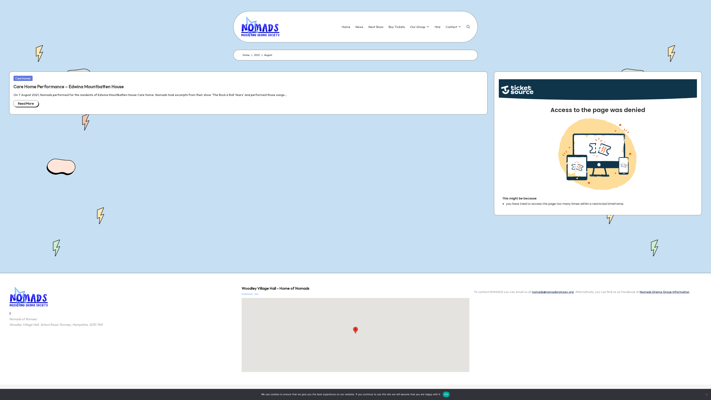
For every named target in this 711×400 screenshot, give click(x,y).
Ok (446, 394)
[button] (355, 331)
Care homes (23, 78)
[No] (706, 394)
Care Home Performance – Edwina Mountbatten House (69, 86)
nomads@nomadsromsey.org (553, 292)
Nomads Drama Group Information (664, 292)
